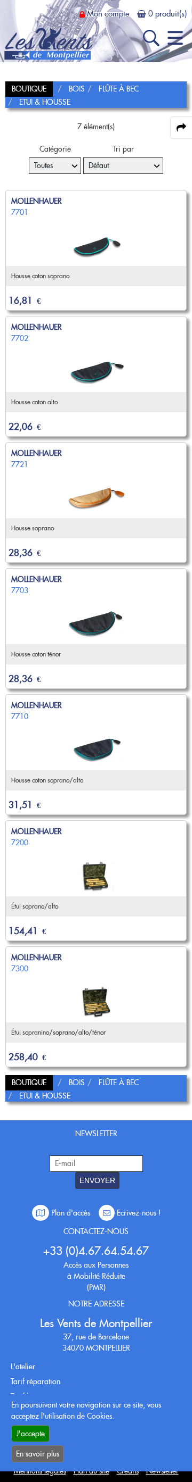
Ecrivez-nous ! (138, 1213)
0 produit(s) (167, 14)
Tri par (123, 149)
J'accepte (30, 1433)
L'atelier (23, 1366)
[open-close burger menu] (175, 38)
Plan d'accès (70, 1213)
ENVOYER (97, 1180)
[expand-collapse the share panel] (181, 127)
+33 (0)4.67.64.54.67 (96, 1251)
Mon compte (108, 14)
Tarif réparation (35, 1381)
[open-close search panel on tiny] (151, 38)
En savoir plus (37, 1454)
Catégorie (55, 149)
